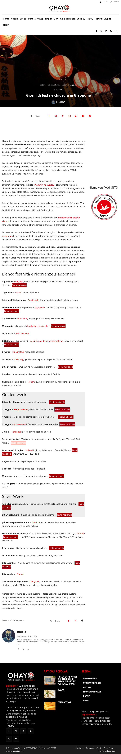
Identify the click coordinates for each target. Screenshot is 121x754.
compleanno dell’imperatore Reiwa (46, 341)
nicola (62, 102)
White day (18, 359)
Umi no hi (29, 450)
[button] (116, 31)
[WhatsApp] (69, 116)
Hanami (31, 381)
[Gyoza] (49, 694)
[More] (82, 621)
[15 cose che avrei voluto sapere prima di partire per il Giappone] (49, 680)
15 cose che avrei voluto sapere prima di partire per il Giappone (67, 680)
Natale (20, 574)
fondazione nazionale (37, 326)
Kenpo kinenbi (21, 409)
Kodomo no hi (20, 424)
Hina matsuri (18, 352)
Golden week (14, 394)
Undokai (80, 533)
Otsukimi (36, 522)
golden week (8, 236)
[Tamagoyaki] (49, 706)
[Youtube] (16, 739)
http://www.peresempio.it (27, 636)
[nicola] (53, 102)
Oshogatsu (34, 581)
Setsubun (22, 318)
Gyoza (61, 690)
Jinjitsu (17, 292)
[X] (56, 116)
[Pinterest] (106, 31)
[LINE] (90, 116)
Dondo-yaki (33, 300)
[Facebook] (96, 31)
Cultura (42, 85)
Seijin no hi (40, 307)
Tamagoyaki (64, 702)
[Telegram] (83, 116)
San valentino (22, 333)
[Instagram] (101, 31)
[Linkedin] (76, 116)
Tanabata (16, 431)
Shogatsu (18, 281)
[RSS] (110, 31)
